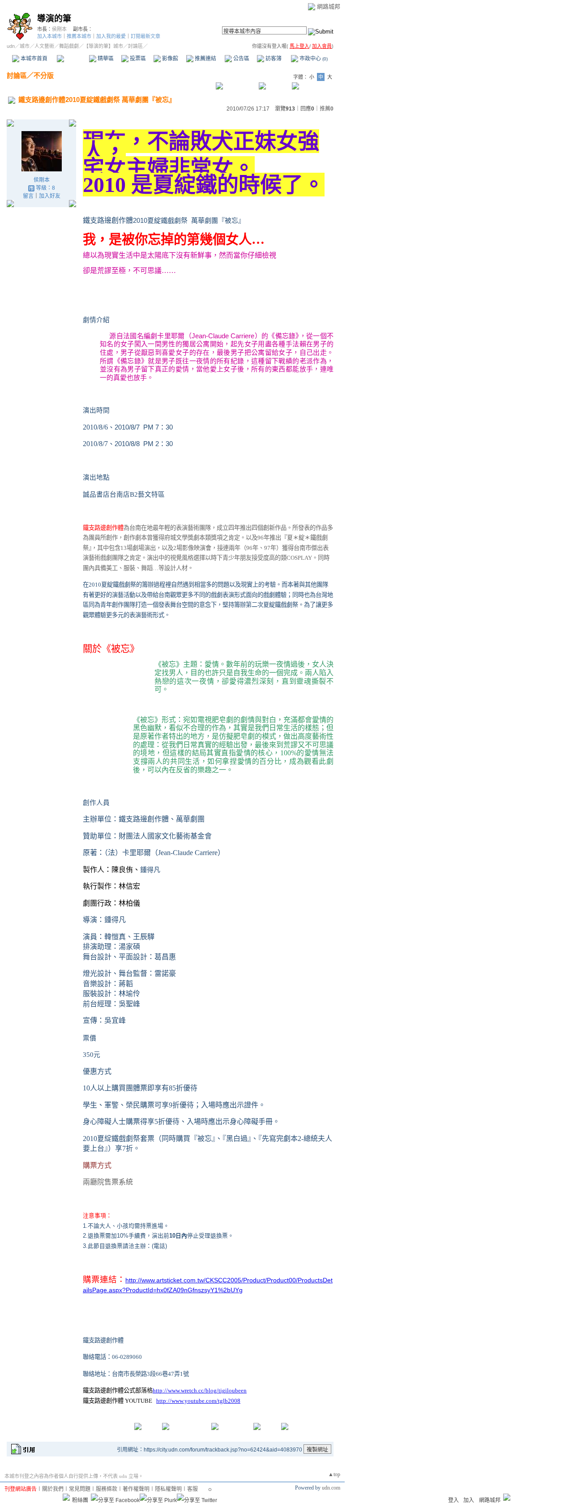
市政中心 (313, 58)
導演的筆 (54, 18)
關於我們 (53, 1489)
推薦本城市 (79, 36)
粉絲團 (80, 1500)
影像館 (169, 58)
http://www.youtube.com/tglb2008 (198, 1400)
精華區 (105, 58)
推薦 (327, 109)
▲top (334, 1474)
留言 (28, 196)
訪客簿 (273, 58)
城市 (25, 46)
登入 (453, 1500)
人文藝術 (44, 46)
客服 (192, 1489)
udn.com (331, 1488)
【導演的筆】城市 (103, 46)
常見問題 (79, 1489)
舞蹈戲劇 (69, 46)
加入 (468, 1500)
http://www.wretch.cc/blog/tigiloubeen (200, 1390)
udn (11, 46)
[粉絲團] (66, 1497)
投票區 (137, 58)
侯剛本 (59, 29)
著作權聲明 (136, 1489)
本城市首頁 (33, 58)
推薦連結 (204, 58)
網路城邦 (328, 6)
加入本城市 (49, 36)
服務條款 (106, 1489)
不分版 (44, 75)
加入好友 (49, 196)
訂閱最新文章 (145, 36)
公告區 (240, 58)
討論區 (72, 58)
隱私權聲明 (168, 1489)
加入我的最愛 (111, 36)
